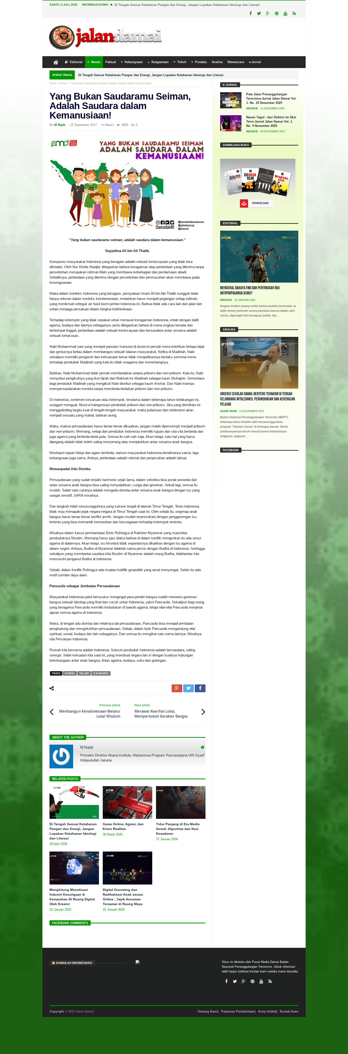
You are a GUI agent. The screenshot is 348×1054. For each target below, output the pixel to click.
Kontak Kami (289, 1011)
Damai (70, 673)
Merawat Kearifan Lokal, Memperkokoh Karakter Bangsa (160, 711)
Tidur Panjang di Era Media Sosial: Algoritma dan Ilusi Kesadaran (178, 828)
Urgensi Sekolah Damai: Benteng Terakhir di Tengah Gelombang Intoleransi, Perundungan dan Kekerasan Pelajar (257, 399)
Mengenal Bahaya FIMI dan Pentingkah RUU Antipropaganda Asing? (250, 290)
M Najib (59, 125)
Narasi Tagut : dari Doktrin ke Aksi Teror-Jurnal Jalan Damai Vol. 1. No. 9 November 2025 (271, 121)
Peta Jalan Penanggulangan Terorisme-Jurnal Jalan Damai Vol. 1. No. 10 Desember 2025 (271, 98)
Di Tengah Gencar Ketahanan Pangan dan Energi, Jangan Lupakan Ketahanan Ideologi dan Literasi (187, 5)
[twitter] (188, 688)
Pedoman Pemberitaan (237, 1011)
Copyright (56, 1011)
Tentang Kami (207, 1011)
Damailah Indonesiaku (74, 963)
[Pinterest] (276, 13)
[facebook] (200, 688)
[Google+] (267, 13)
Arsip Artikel (267, 1011)
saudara (101, 673)
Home (52, 83)
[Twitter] (259, 13)
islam (84, 673)
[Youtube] (285, 13)
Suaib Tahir (228, 411)
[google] (177, 688)
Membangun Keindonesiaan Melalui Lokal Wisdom (89, 711)
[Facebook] (250, 13)
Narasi (63, 83)
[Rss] (294, 13)
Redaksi (252, 108)
